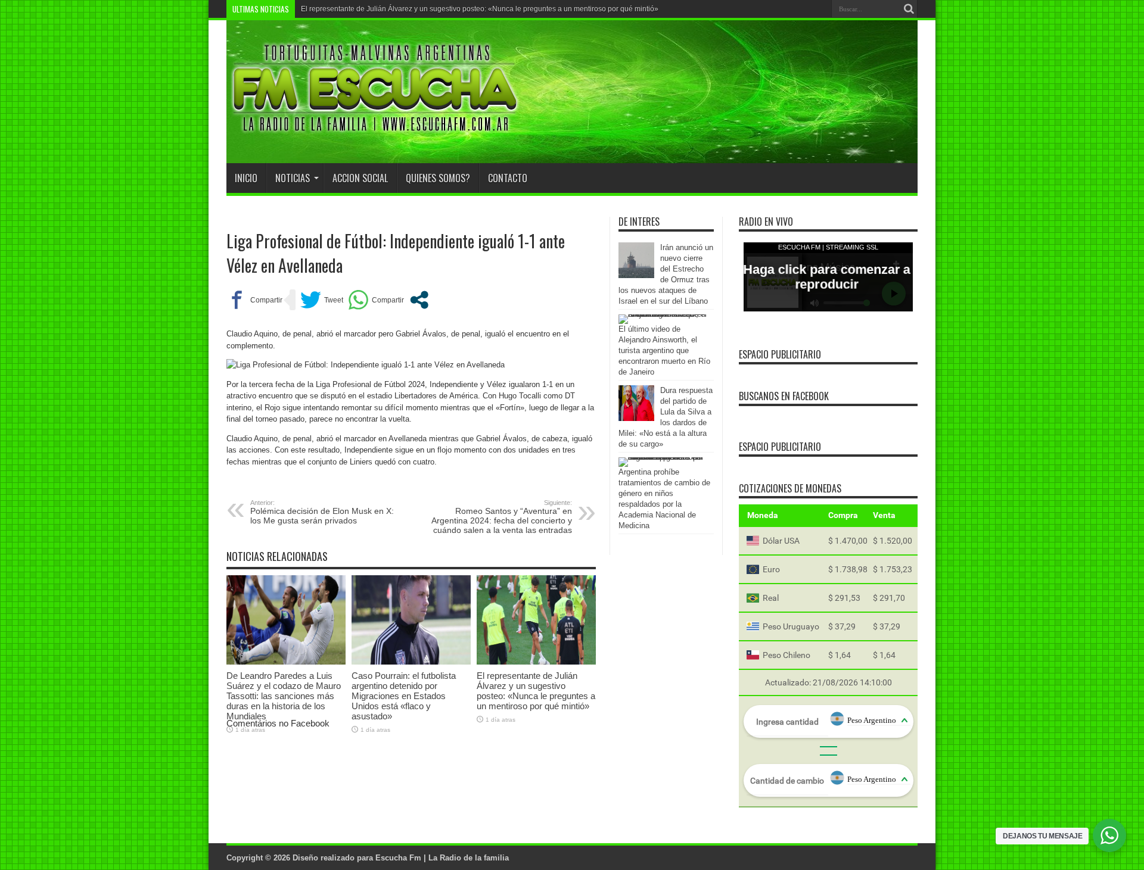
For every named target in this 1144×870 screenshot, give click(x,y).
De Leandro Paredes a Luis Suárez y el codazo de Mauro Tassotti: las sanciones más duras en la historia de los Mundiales (283, 696)
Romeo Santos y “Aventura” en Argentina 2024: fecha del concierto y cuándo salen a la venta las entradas (501, 517)
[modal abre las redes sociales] (419, 299)
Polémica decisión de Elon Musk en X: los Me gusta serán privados (322, 512)
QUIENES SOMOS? (438, 178)
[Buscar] (909, 9)
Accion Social (360, 178)
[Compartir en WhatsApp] (376, 299)
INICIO (246, 178)
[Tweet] (321, 299)
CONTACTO (507, 178)
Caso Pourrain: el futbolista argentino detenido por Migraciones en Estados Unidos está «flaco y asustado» (404, 696)
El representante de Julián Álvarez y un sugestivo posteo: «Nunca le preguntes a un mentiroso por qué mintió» (479, 9)
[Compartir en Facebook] (254, 299)
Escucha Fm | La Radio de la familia (442, 857)
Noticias (292, 178)
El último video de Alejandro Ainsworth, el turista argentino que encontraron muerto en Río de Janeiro (664, 350)
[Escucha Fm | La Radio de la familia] (375, 133)
